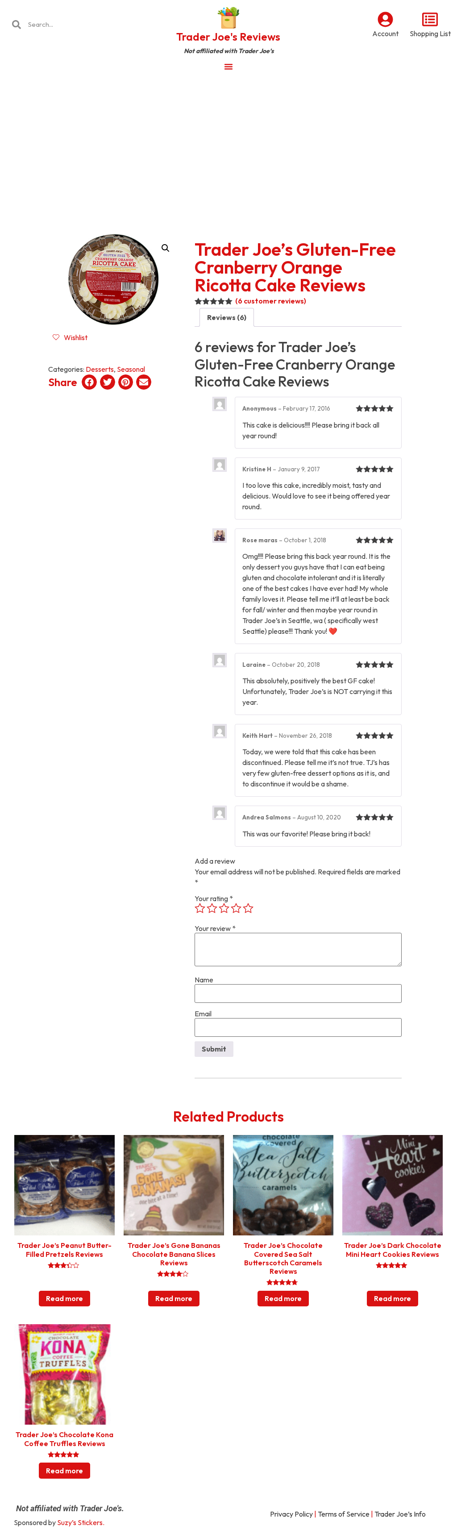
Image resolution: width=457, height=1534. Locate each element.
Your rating (214, 898)
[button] (166, 248)
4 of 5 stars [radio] (236, 908)
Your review (215, 928)
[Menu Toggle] (228, 66)
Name (204, 979)
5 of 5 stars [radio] (248, 908)
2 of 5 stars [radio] (212, 908)
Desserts (100, 369)
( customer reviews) (270, 300)
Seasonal (131, 369)
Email (203, 1013)
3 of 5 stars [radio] (224, 908)
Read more (64, 1298)
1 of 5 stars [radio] (200, 908)
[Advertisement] (228, 144)
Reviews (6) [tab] (226, 317)
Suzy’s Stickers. (80, 1522)
